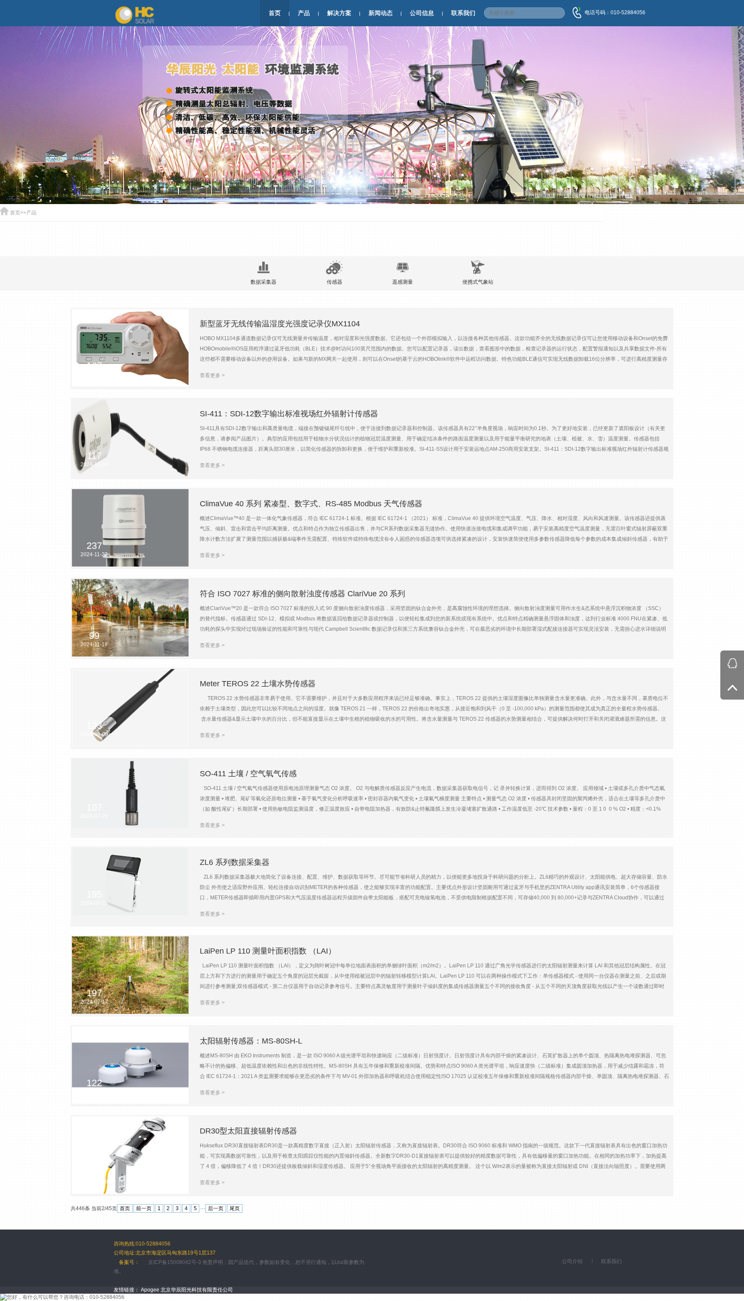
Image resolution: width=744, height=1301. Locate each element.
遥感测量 (402, 282)
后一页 (215, 1208)
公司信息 (422, 12)
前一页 (144, 1208)
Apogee (150, 1290)
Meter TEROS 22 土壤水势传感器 (258, 683)
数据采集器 (263, 282)
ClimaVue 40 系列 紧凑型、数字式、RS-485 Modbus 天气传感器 (311, 503)
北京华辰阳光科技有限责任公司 (197, 1290)
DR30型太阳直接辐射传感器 (248, 1131)
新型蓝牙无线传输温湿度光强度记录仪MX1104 (280, 323)
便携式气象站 (477, 282)
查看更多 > (212, 375)
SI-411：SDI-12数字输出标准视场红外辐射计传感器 (289, 413)
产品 (304, 12)
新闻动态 (381, 12)
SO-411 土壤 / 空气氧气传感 (248, 773)
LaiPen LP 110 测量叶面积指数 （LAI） (268, 951)
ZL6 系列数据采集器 (235, 862)
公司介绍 (572, 1261)
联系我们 (463, 12)
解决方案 (339, 12)
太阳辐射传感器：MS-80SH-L (251, 1041)
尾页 (234, 1208)
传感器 (334, 282)
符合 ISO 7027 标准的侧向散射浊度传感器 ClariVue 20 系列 (302, 593)
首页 (275, 12)
